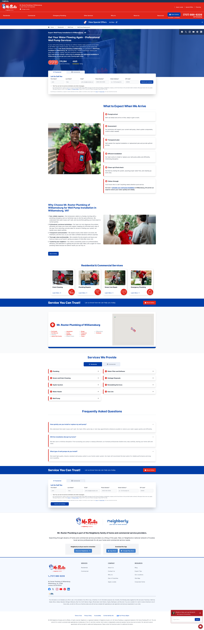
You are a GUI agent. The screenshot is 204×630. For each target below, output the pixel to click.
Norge (82, 331)
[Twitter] (186, 32)
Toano (83, 336)
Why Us (110, 574)
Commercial (76, 72)
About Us (111, 567)
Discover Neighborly (82, 551)
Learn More (56, 293)
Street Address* (114, 79)
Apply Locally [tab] (179, 7)
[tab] (59, 15)
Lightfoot (68, 334)
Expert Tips (138, 571)
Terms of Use (78, 615)
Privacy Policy (75, 89)
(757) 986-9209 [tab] (192, 14)
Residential (58, 72)
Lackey (68, 333)
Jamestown (69, 331)
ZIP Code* (128, 79)
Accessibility (97, 615)
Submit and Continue (146, 82)
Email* (82, 79)
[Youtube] (193, 32)
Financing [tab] (198, 7)
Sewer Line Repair (111, 287)
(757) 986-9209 (57, 576)
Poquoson (84, 333)
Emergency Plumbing (138, 287)
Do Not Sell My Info (109, 615)
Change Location (25, 9)
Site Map (137, 578)
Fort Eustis (54, 331)
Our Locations (139, 574)
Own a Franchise (113, 578)
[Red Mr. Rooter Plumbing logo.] (61, 568)
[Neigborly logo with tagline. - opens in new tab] (118, 522)
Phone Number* (99, 79)
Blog (136, 567)
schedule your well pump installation (86, 54)
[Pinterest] (197, 32)
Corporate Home (140, 582)
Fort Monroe (54, 333)
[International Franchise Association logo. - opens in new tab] (51, 594)
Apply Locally (112, 582)
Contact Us (111, 571)
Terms (68, 89)
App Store (113, 551)
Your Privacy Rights (124, 615)
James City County (56, 336)
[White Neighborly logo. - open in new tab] (5, 1)
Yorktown (98, 333)
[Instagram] (190, 32)
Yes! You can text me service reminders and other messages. (68, 86)
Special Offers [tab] (189, 7)
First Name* (54, 79)
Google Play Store (128, 551)
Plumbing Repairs (85, 287)
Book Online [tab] (175, 14)
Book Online (53, 253)
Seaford (83, 334)
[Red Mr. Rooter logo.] (87, 522)
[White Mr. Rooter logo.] (9, 7)
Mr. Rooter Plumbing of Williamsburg (70, 48)
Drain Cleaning (58, 287)
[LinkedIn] (201, 32)
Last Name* (69, 79)
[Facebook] (182, 32)
